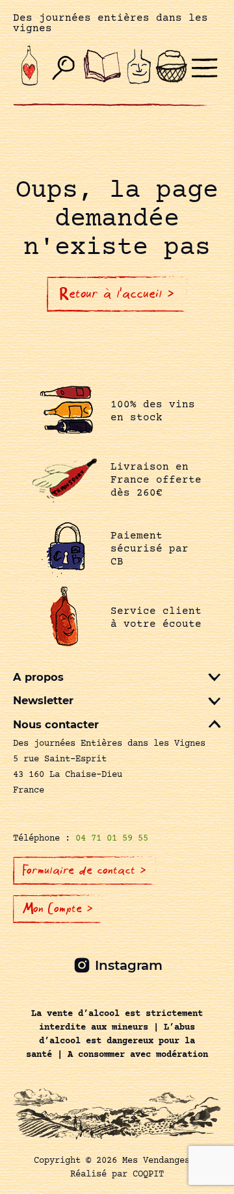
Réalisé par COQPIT (117, 1174)
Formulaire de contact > (84, 870)
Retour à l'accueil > (117, 293)
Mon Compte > (58, 909)
